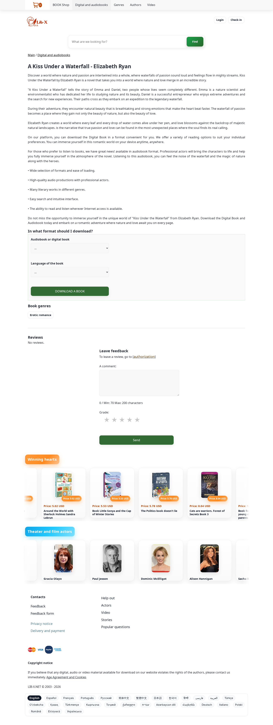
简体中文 (124, 698)
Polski (238, 704)
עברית (145, 704)
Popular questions (115, 627)
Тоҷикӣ (111, 704)
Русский (106, 698)
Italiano (223, 704)
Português (87, 698)
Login (220, 20)
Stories (106, 619)
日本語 (158, 698)
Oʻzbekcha (36, 704)
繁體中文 (141, 698)
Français (68, 698)
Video (151, 5)
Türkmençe (72, 704)
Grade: (104, 412)
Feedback (38, 606)
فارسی (199, 698)
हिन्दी (186, 698)
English (34, 698)
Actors (106, 605)
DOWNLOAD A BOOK (70, 291)
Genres (119, 5)
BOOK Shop (61, 5)
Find (195, 41)
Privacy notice (42, 623)
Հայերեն (189, 704)
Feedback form (42, 613)
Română (36, 711)
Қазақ (54, 704)
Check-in (236, 20)
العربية (213, 698)
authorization (144, 356)
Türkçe (229, 698)
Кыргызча (92, 704)
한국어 (173, 698)
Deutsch (207, 704)
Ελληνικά (54, 711)
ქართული (129, 704)
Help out (108, 598)
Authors (135, 5)
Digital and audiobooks (91, 5)
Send (136, 440)
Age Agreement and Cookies (66, 677)
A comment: (107, 366)
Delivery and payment (48, 630)
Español (51, 698)
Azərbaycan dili (166, 704)
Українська (74, 711)
